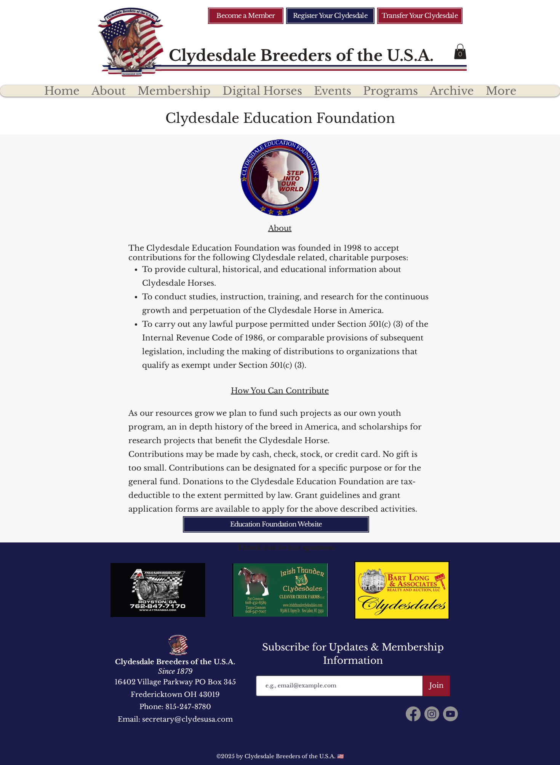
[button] (460, 51)
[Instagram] (431, 713)
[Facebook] (413, 713)
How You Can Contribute (280, 390)
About (280, 228)
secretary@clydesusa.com (187, 719)
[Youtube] (450, 713)
